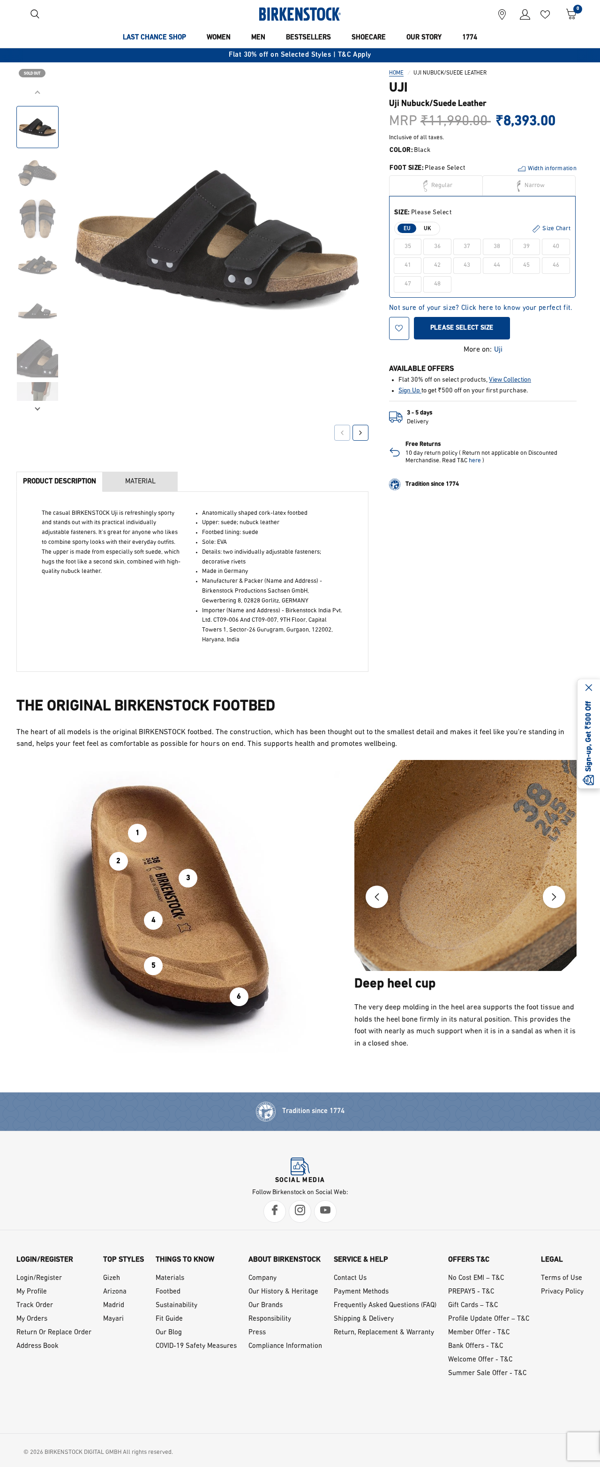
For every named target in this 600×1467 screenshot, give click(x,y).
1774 (469, 37)
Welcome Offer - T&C (480, 1359)
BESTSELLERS (308, 37)
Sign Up (409, 390)
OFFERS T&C (468, 1260)
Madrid (113, 1305)
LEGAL (552, 1260)
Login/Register (39, 1278)
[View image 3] (37, 219)
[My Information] (521, 14)
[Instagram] (300, 1211)
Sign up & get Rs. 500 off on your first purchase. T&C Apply (316, 55)
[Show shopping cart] (568, 14)
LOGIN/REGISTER (44, 1260)
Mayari (113, 1319)
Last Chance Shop (154, 37)
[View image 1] (37, 127)
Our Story (424, 37)
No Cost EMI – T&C (476, 1278)
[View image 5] (37, 311)
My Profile (31, 1291)
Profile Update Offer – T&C (488, 1319)
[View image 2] (37, 173)
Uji (498, 350)
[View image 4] (37, 265)
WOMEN (219, 37)
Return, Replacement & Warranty (384, 1332)
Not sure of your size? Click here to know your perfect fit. (481, 308)
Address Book (37, 1346)
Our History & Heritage (283, 1291)
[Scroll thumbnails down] (37, 408)
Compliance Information (285, 1346)
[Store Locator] (502, 14)
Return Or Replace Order (53, 1332)
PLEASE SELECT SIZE (462, 327)
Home (396, 73)
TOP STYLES (123, 1260)
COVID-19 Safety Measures (196, 1346)
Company (262, 1278)
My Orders (31, 1319)
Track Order (34, 1305)
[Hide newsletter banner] (588, 688)
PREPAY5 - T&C (471, 1291)
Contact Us (350, 1278)
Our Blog (169, 1332)
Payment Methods (361, 1291)
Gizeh (111, 1278)
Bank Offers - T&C (475, 1346)
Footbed (168, 1291)
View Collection (510, 380)
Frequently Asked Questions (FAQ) (385, 1305)
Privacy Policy (562, 1291)
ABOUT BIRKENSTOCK (284, 1260)
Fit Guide (169, 1319)
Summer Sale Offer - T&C (487, 1373)
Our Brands (265, 1305)
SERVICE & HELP (361, 1260)
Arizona (115, 1291)
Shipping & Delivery (364, 1319)
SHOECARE (369, 37)
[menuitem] (154, 38)
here (475, 461)
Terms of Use (561, 1278)
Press (257, 1332)
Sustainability (176, 1305)
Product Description (59, 481)
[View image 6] (37, 357)
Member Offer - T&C (479, 1332)
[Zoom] (348, 106)
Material (140, 481)
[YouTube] (325, 1211)
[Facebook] (274, 1211)
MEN (258, 37)
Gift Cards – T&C (473, 1305)
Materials (170, 1278)
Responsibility (269, 1319)
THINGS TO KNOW (185, 1260)
